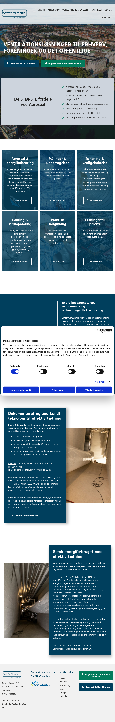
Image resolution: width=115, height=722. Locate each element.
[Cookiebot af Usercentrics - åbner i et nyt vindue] (99, 330)
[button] (21, 63)
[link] (53, 10)
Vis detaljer (100, 381)
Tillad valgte (57, 390)
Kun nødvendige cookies (21, 390)
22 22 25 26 (14, 700)
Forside (40, 10)
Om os (108, 10)
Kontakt (107, 18)
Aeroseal (53, 10)
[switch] (43, 371)
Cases (62, 678)
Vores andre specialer (75, 10)
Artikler (97, 10)
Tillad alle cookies (94, 390)
